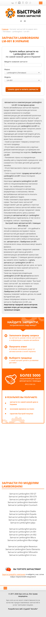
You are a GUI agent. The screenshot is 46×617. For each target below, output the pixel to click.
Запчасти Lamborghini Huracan (22, 520)
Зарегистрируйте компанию (13, 574)
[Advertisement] (23, 452)
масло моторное (30, 304)
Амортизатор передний (13, 304)
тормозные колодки (12, 310)
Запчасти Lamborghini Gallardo (22, 517)
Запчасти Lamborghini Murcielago (22, 540)
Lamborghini (17, 31)
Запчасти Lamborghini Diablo (22, 511)
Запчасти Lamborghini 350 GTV (23, 496)
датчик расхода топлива (27, 307)
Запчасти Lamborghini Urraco (22, 555)
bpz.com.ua (30, 384)
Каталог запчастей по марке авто (23, 29)
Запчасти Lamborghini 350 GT (22, 493)
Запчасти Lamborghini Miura (23, 537)
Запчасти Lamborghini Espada (22, 514)
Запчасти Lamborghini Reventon (22, 546)
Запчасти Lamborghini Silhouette (23, 552)
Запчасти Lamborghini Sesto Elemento (22, 549)
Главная (5, 29)
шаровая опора (10, 307)
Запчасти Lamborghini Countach (22, 505)
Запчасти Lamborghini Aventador (23, 502)
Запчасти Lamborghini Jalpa (22, 522)
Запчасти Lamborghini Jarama (22, 529)
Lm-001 (26, 31)
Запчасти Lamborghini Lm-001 (22, 531)
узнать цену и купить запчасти (23, 89)
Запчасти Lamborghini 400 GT (22, 499)
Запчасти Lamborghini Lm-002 (22, 534)
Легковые (7, 31)
